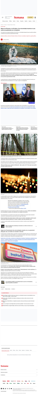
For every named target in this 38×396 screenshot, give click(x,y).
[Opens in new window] (3, 388)
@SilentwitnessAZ (24, 204)
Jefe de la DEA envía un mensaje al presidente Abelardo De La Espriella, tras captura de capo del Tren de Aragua (7, 128)
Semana (2, 24)
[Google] (1, 388)
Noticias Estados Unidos (11, 24)
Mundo (5, 24)
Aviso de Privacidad (4, 391)
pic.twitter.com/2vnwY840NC (13, 206)
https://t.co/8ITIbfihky (20, 205)
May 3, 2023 (23, 208)
